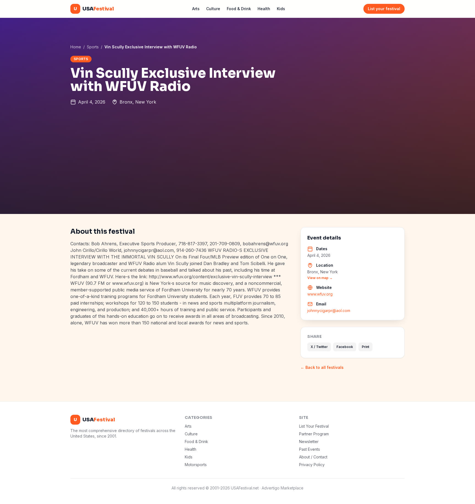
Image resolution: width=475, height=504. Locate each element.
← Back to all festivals (322, 367)
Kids (281, 8)
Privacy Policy (312, 464)
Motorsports (196, 464)
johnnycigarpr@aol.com (328, 310)
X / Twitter (319, 347)
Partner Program (314, 433)
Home (75, 46)
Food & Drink (239, 8)
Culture (213, 8)
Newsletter (309, 441)
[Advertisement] (237, 172)
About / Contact (313, 457)
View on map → (320, 278)
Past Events (309, 449)
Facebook (344, 347)
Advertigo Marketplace (282, 488)
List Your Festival (314, 426)
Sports (93, 46)
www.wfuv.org (320, 294)
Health (264, 8)
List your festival (384, 8)
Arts (196, 8)
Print (365, 347)
